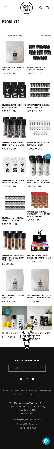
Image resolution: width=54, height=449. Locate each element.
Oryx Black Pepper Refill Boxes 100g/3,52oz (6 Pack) (14, 106)
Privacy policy (31, 391)
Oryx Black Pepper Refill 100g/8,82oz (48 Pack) (36, 68)
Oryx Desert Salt (16, 391)
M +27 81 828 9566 (26, 428)
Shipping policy (36, 395)
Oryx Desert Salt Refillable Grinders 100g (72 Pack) (12, 219)
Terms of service (20, 395)
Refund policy (45, 391)
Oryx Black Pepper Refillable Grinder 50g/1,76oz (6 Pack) (13, 144)
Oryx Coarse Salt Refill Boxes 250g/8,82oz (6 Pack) (13, 181)
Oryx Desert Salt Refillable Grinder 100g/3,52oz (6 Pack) (38, 181)
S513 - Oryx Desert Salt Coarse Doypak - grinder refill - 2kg (39, 296)
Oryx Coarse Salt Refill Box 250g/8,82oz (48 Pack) (38, 144)
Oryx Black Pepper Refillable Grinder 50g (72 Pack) (38, 106)
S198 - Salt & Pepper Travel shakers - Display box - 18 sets (39, 257)
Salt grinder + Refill (10, 333)
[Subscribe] (42, 368)
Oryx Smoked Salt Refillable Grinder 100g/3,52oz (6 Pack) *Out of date (13, 258)
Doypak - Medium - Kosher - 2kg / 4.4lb (13, 68)
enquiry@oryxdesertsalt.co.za (27, 419)
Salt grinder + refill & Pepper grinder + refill (39, 334)
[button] (6, 8)
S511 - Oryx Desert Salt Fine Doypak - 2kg (13, 296)
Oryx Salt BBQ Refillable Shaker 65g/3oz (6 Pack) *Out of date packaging (38, 214)
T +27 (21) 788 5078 (27, 424)
